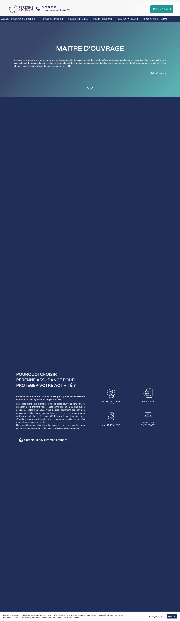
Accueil (5, 19)
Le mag (164, 19)
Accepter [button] (171, 616)
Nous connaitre (150, 19)
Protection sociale (102, 19)
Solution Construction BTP (24, 19)
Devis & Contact (163, 9)
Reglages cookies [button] (157, 616)
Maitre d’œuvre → (158, 73)
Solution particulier (128, 19)
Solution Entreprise (78, 19)
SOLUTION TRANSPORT (53, 19)
